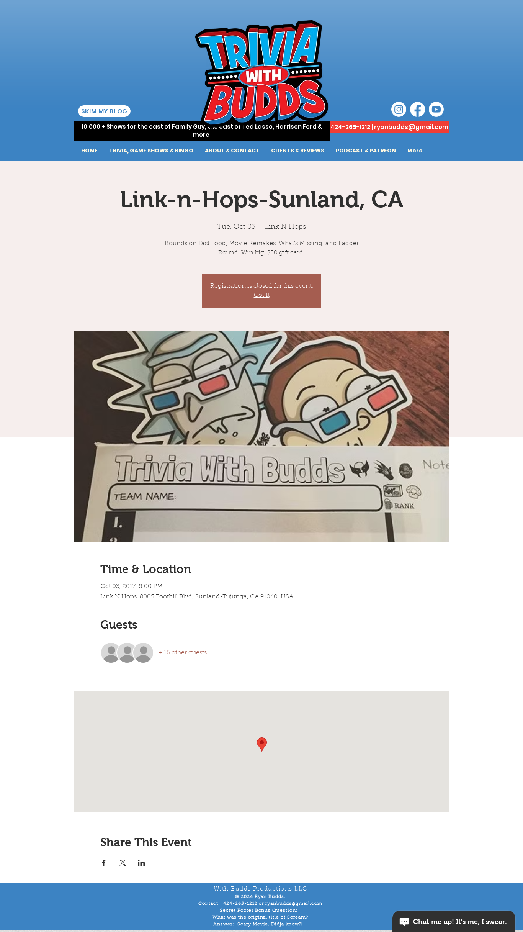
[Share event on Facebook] (104, 863)
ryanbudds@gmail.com (411, 127)
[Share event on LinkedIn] (141, 863)
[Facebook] (417, 109)
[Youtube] (436, 109)
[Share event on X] (122, 863)
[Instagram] (398, 109)
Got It (262, 295)
